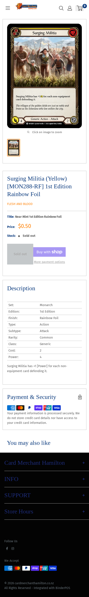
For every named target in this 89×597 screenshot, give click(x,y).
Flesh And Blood (20, 204)
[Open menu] (7, 8)
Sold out (20, 254)
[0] (80, 8)
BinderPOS (63, 588)
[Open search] (61, 8)
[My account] (70, 8)
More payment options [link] (49, 262)
